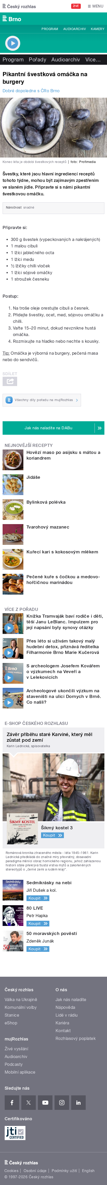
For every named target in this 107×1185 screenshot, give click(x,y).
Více (93, 59)
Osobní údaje (35, 1171)
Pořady (37, 59)
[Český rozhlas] (19, 6)
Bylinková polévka (45, 502)
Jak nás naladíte (71, 999)
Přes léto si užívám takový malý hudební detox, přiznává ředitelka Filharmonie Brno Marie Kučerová (62, 646)
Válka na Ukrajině (21, 999)
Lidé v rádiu (67, 1015)
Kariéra (62, 1022)
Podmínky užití (64, 1171)
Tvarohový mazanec (47, 527)
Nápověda (65, 1007)
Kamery (97, 29)
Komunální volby (21, 1007)
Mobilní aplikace (20, 1072)
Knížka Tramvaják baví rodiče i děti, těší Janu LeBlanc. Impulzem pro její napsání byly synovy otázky (64, 621)
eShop (11, 1022)
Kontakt (63, 1030)
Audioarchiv (74, 29)
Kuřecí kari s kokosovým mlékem (62, 551)
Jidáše (33, 477)
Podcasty (14, 1064)
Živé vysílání (16, 1048)
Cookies (11, 1171)
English (88, 1171)
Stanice (12, 1015)
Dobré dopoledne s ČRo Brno (31, 90)
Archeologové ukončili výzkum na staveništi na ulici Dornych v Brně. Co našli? (63, 696)
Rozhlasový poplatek (76, 1038)
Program (50, 29)
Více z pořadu (21, 609)
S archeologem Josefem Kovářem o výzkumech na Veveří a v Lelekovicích (63, 671)
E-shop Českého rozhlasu (36, 723)
